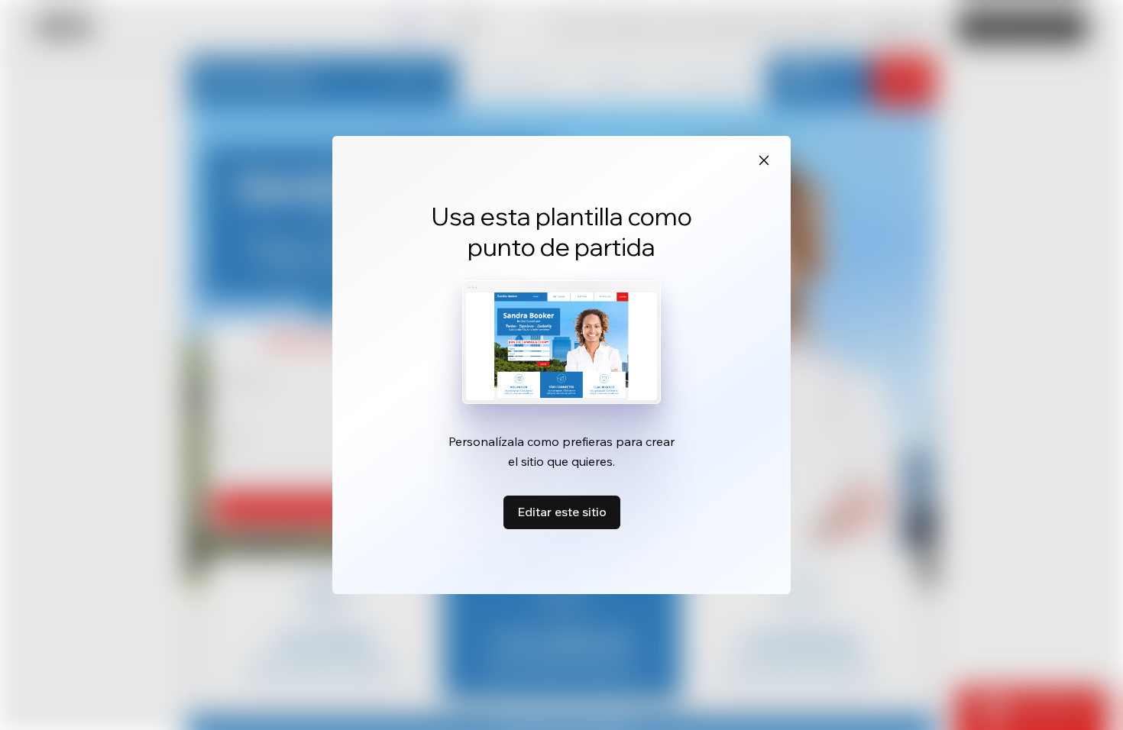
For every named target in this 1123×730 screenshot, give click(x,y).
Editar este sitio (562, 511)
